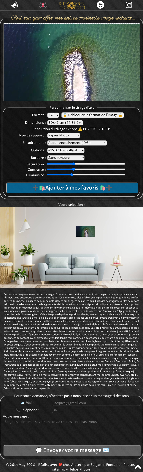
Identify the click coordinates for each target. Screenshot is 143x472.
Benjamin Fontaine (105, 465)
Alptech (77, 465)
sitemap (58, 469)
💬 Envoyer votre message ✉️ (72, 450)
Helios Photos (80, 469)
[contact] (14, 5)
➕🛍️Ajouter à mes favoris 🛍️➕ (72, 187)
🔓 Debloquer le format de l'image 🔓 (93, 115)
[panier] (100, 5)
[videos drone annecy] (43, 5)
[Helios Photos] (71, 5)
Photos (129, 465)
